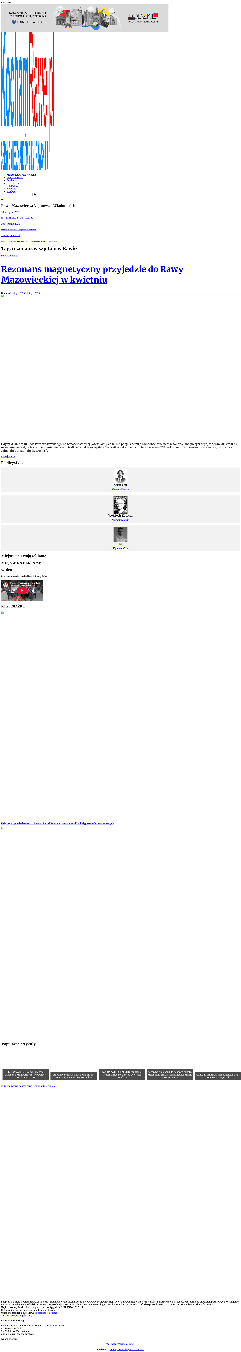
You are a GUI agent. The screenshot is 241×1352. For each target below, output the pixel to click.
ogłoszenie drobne (46, 1312)
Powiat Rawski (15, 177)
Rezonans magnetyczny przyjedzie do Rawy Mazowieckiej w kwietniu (92, 274)
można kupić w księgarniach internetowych (88, 823)
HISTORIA (12, 185)
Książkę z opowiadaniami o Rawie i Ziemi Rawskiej (31, 823)
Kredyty (11, 191)
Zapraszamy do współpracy (16, 1315)
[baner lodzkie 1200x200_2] (84, 30)
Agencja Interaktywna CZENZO (127, 1349)
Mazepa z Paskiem (121, 489)
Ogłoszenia (13, 183)
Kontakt (11, 188)
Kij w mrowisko (120, 548)
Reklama (12, 180)
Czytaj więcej (8, 456)
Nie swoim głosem (120, 520)
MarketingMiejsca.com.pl (120, 1344)
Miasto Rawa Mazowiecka (21, 174)
